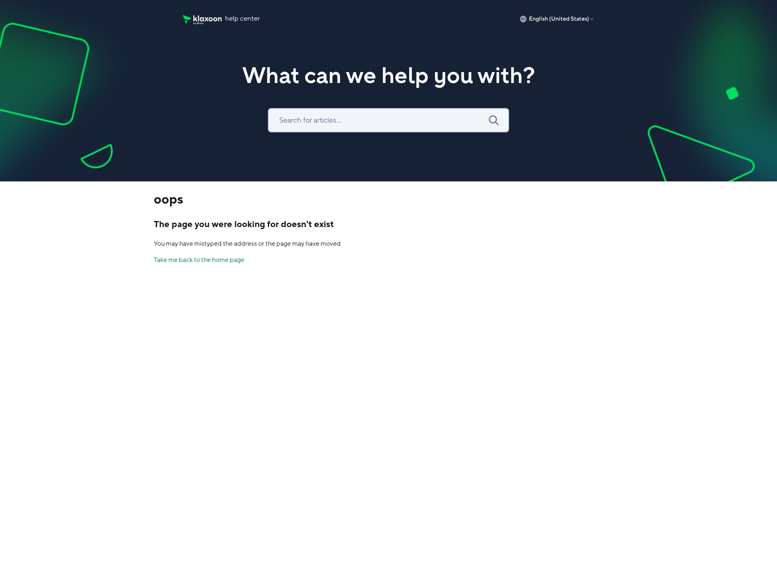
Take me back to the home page (199, 259)
